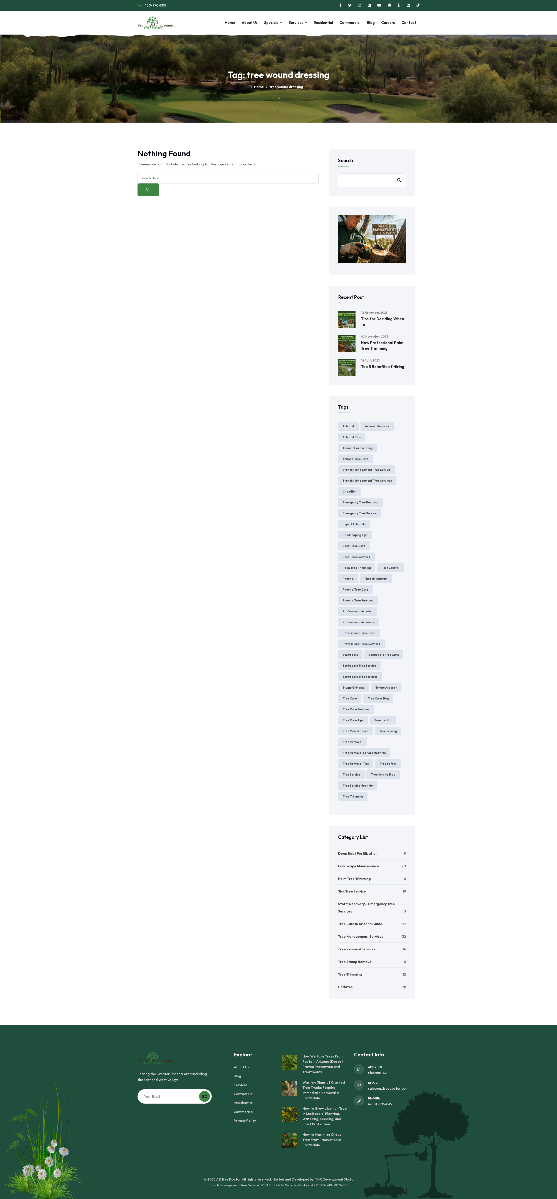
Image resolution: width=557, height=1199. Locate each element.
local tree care (354, 546)
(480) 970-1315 (380, 1104)
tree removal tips (356, 763)
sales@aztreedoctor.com (388, 1088)
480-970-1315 (155, 5)
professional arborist (358, 611)
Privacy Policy (245, 1120)
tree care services (356, 709)
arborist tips (352, 437)
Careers (388, 22)
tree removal (352, 742)
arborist (348, 426)
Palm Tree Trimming (354, 878)
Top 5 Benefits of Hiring (382, 366)
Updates (345, 987)
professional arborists (358, 622)
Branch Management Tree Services (367, 480)
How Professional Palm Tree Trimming (382, 345)
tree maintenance (355, 731)
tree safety (388, 763)
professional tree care (359, 633)
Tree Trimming (350, 974)
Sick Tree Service (352, 891)
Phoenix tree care (355, 589)
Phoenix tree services (358, 600)
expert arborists (354, 524)
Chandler (349, 491)
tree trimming (353, 796)
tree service (351, 774)
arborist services (377, 426)
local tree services (356, 557)
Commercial (349, 22)
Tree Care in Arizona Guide (360, 924)
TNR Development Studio (334, 1179)
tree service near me (358, 785)
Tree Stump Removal (355, 961)
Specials (271, 22)
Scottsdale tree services (360, 676)
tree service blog (383, 774)
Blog (371, 22)
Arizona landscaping (357, 448)
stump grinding (353, 687)
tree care (350, 698)
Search (345, 160)
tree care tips (353, 720)
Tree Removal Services (356, 949)
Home (230, 22)
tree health (382, 720)
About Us (250, 22)
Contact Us (243, 1094)
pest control (390, 568)
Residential (323, 22)
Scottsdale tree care (384, 654)
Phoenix (348, 578)
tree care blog (378, 698)
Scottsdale (350, 654)
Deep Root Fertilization (357, 853)
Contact (408, 22)
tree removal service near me (364, 752)
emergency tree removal (361, 502)
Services (296, 22)
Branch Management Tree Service (366, 469)
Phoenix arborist (376, 578)
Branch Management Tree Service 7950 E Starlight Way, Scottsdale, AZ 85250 (267, 1185)
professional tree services (361, 644)
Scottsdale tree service (359, 665)
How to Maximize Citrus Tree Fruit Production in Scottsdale (321, 1139)
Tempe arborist (386, 687)
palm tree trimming (357, 568)
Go (205, 1096)
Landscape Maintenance (358, 866)
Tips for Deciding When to (382, 321)
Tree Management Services (360, 936)
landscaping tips (355, 535)
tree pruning (388, 731)
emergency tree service (359, 513)
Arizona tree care (355, 459)
